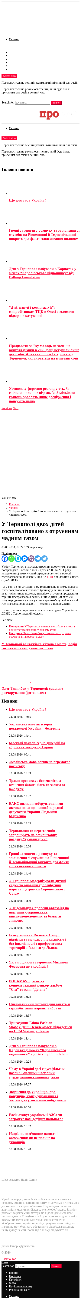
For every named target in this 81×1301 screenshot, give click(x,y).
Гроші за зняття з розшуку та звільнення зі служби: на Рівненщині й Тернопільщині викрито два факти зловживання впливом (44, 234)
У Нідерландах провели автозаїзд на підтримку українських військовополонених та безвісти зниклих (39, 914)
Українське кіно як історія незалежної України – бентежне (34, 726)
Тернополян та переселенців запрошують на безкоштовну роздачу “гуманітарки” (33, 835)
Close (5, 1262)
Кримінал (15, 59)
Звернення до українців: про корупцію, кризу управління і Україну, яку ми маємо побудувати (37, 1096)
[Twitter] (44, 558)
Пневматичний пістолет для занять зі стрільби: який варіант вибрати (39, 1006)
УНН (50, 576)
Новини (14, 52)
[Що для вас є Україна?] (44, 185)
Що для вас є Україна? (27, 200)
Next (15, 408)
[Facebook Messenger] (24, 558)
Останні (14, 39)
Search (56, 102)
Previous (7, 408)
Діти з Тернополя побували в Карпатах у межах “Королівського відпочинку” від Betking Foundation (42, 273)
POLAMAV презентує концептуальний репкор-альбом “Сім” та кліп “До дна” (35, 985)
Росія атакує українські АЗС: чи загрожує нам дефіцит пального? (36, 1117)
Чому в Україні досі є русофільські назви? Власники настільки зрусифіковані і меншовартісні (37, 1073)
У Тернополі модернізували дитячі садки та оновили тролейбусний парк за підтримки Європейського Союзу (37, 887)
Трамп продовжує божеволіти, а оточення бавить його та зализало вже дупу (37, 785)
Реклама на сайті (20, 69)
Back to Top (9, 1259)
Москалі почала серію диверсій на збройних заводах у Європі (37, 745)
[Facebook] (5, 558)
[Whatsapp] (11, 558)
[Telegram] (37, 558)
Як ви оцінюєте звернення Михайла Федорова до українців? (38, 964)
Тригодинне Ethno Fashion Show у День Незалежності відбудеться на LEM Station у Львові (40, 1027)
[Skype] (18, 558)
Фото (12, 62)
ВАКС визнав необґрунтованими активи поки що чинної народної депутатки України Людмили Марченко (36, 809)
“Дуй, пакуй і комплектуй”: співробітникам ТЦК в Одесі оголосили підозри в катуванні (41, 311)
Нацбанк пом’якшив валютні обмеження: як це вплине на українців (33, 1138)
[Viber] (31, 558)
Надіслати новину (20, 65)
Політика (15, 55)
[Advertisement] (40, 452)
